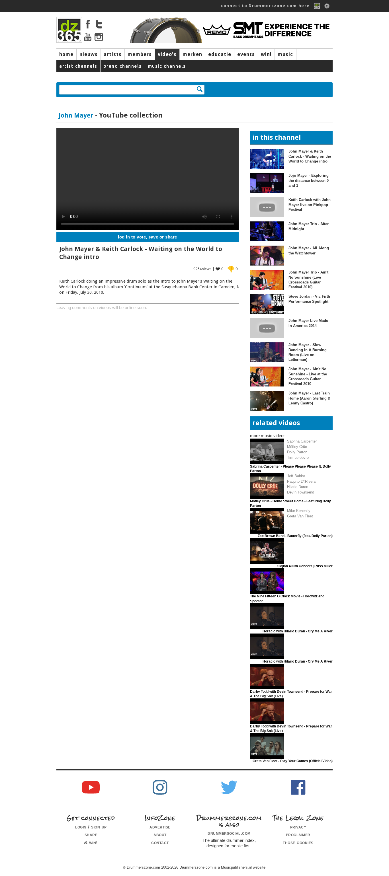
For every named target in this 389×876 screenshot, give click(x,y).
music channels (167, 66)
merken (192, 54)
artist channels (78, 66)
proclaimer (298, 834)
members (140, 54)
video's (167, 54)
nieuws (88, 54)
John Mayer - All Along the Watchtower (308, 250)
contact (160, 842)
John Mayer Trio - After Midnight (308, 226)
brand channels (122, 66)
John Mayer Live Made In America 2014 (308, 323)
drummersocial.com (229, 833)
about (160, 834)
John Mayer (76, 115)
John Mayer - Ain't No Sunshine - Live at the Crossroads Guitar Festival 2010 (307, 376)
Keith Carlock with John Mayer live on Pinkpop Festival (309, 205)
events (246, 54)
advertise (160, 827)
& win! (91, 842)
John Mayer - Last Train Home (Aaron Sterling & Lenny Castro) (309, 398)
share (91, 834)
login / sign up (91, 827)
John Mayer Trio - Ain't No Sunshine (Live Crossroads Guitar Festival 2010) (308, 279)
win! (266, 54)
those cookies (298, 842)
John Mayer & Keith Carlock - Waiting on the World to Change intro (309, 156)
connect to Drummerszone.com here (265, 5)
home (66, 54)
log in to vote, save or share (147, 237)
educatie (219, 54)
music (285, 54)
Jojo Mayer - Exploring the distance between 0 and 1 (308, 180)
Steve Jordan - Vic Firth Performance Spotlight (309, 298)
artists (113, 54)
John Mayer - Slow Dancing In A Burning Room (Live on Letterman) (307, 352)
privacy (298, 827)
